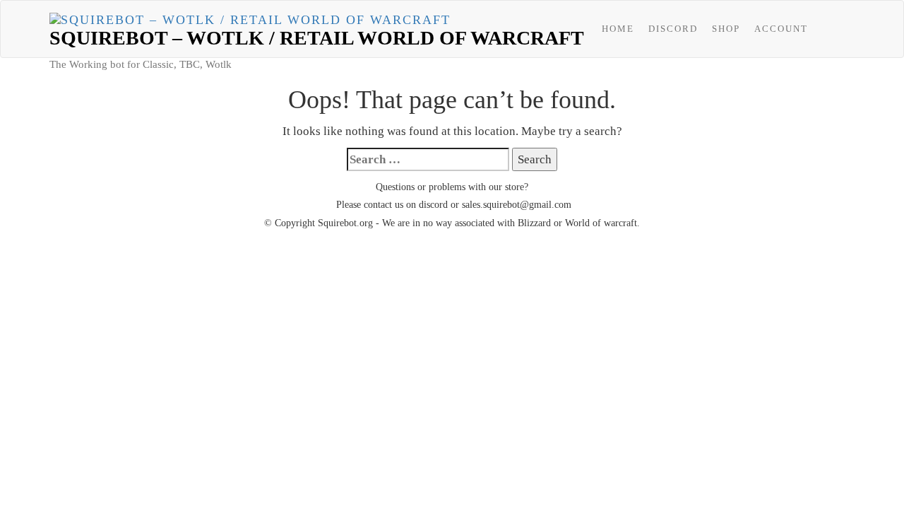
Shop (726, 28)
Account (781, 28)
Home (618, 28)
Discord (673, 28)
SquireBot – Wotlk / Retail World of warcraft (316, 38)
